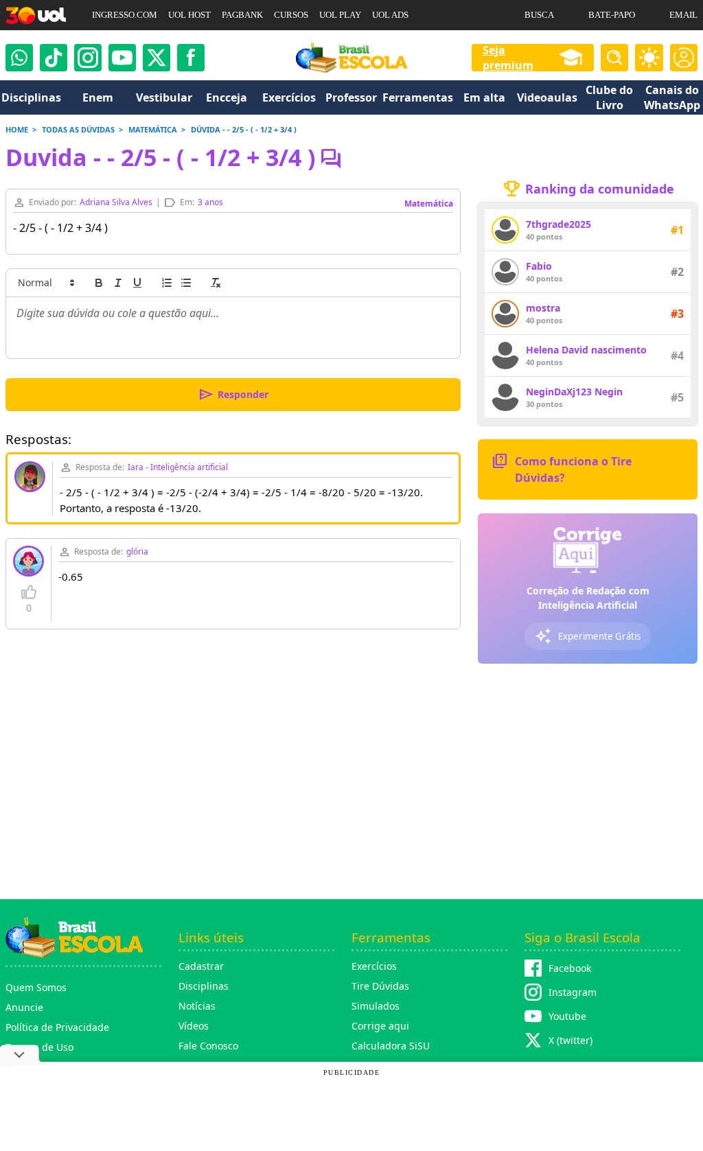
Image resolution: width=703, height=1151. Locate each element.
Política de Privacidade (57, 1027)
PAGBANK (242, 15)
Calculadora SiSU (391, 1045)
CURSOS (291, 15)
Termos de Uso (39, 1047)
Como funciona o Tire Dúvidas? (562, 468)
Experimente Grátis (588, 636)
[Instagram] (88, 57)
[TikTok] (53, 57)
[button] (45, 283)
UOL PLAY (340, 15)
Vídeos (193, 1025)
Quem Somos (36, 987)
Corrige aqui (380, 1025)
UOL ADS (390, 15)
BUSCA (539, 15)
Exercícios (374, 966)
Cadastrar (201, 966)
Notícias (197, 1005)
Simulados (376, 1005)
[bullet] (186, 283)
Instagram (573, 992)
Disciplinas (203, 985)
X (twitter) (570, 1040)
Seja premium (508, 57)
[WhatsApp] (19, 57)
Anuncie (24, 1007)
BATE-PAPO (611, 15)
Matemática (428, 203)
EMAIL (683, 15)
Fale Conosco (208, 1045)
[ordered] (166, 283)
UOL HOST (189, 15)
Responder (233, 394)
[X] (156, 57)
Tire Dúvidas (380, 985)
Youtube (567, 1016)
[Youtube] (122, 57)
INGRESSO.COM (124, 15)
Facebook (570, 968)
